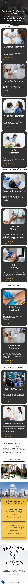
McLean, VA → (7, 59)
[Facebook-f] (10, 582)
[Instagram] (12, 582)
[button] (25, 3)
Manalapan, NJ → (8, 57)
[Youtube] (14, 582)
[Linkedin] (16, 582)
